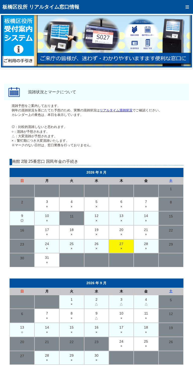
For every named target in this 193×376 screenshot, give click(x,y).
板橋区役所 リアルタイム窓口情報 (41, 7)
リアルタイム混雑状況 (116, 110)
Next (184, 41)
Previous (9, 41)
